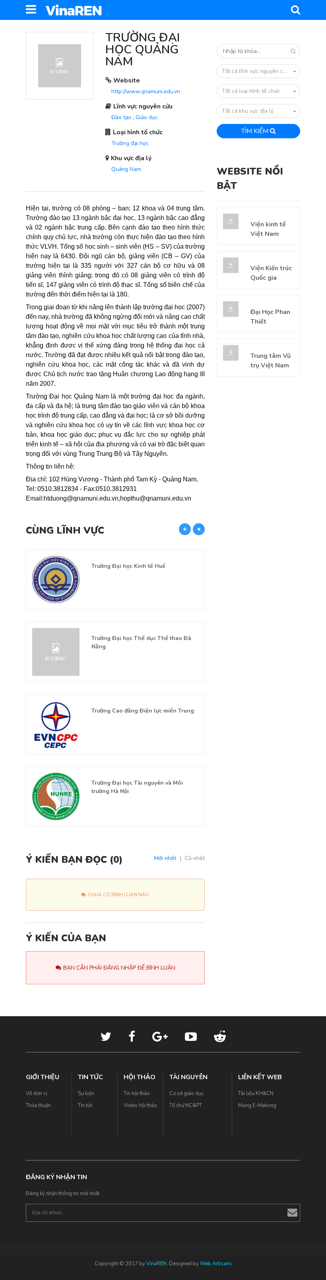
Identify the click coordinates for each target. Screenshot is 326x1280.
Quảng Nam (126, 169)
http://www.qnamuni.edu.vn (145, 91)
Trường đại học (130, 143)
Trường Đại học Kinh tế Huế (128, 566)
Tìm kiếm (255, 131)
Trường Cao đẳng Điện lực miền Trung (142, 711)
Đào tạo (121, 117)
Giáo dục (147, 117)
